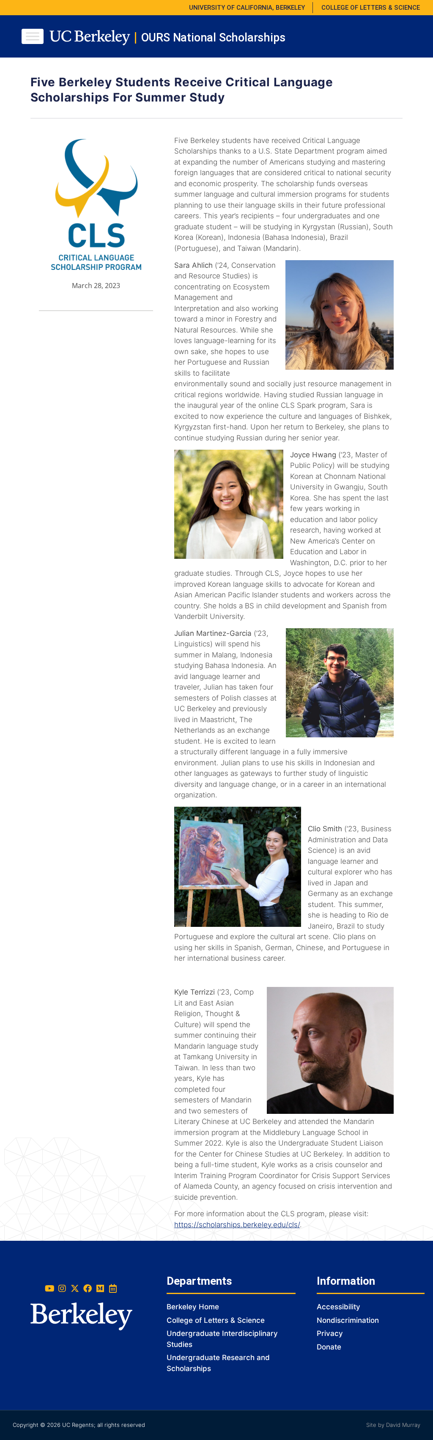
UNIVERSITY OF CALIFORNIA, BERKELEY (247, 7)
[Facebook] (87, 1288)
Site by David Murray (393, 1424)
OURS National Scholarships (213, 37)
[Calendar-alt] (113, 1288)
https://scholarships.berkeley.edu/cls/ (237, 1224)
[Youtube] (49, 1288)
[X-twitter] (75, 1288)
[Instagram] (62, 1288)
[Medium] (100, 1288)
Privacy (330, 1333)
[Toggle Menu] (32, 36)
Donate (329, 1347)
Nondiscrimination (348, 1320)
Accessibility (338, 1307)
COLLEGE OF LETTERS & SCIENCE (370, 7)
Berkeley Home (193, 1307)
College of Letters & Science (216, 1320)
